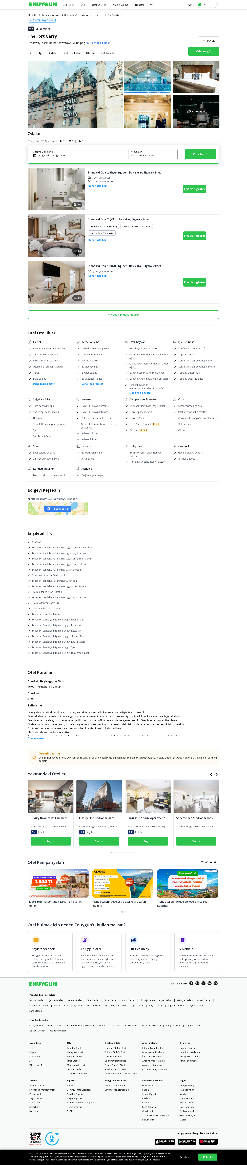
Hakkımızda (148, 1085)
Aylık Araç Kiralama (152, 1065)
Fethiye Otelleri (74, 1069)
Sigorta (71, 1080)
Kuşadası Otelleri (119, 1005)
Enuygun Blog (187, 1085)
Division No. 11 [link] (71, 15)
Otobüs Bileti (112, 1042)
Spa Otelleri (131, 1025)
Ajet (31, 1060)
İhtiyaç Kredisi (36, 1085)
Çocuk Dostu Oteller (151, 1025)
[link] (29, 14)
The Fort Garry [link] (115, 15)
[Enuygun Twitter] (203, 983)
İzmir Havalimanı (188, 1060)
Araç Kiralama (150, 1042)
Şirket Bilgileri (149, 1094)
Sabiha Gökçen (188, 1047)
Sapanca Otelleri (176, 1005)
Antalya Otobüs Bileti (115, 1069)
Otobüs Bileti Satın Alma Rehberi (121, 1073)
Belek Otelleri (100, 1005)
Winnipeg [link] (56, 15)
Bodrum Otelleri (75, 1056)
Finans (33, 1080)
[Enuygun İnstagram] (197, 983)
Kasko (70, 1085)
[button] (123, 94)
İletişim (145, 1089)
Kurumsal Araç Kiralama (154, 1069)
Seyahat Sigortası (76, 1094)
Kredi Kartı (34, 1106)
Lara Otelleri (35, 1010)
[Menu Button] (151, 4)
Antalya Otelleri (75, 1052)
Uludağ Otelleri (147, 1000)
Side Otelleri (93, 1000)
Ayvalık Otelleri (81, 1005)
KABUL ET (207, 1156)
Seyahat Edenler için (115, 1085)
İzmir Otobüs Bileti (114, 1056)
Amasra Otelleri (61, 1005)
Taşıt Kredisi (35, 1098)
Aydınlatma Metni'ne (154, 1156)
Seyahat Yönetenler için (117, 1089)
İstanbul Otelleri (75, 1047)
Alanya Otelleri (36, 1000)
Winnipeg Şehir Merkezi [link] (93, 15)
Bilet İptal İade (187, 1106)
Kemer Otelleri (75, 1000)
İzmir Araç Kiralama (152, 1056)
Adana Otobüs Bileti (115, 1065)
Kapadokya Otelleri (39, 1005)
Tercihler (185, 1156)
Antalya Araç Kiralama (153, 1060)
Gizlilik (183, 1119)
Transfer (185, 1042)
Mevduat (33, 1111)
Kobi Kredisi (35, 1102)
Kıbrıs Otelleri (128, 1000)
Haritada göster (60, 508)
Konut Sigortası (75, 1106)
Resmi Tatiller (187, 1102)
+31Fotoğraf (198, 111)
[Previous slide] (33, 235)
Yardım (183, 1094)
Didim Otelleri (110, 1000)
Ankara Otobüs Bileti (115, 1052)
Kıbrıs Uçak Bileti (37, 1065)
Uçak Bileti (35, 1042)
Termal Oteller (55, 1025)
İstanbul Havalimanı (190, 1052)
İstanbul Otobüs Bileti (116, 1047)
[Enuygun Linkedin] (210, 983)
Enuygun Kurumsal (115, 1080)
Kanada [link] (45, 15)
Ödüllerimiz (148, 1111)
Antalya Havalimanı (190, 1056)
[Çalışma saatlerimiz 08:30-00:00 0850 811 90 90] (189, 3)
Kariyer (146, 1102)
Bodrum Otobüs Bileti (115, 1060)
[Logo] (43, 5)
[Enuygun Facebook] (191, 983)
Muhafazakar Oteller (109, 1025)
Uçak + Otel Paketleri (77, 1073)
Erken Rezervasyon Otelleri (81, 1025)
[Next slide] (79, 235)
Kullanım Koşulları (189, 1115)
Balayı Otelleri (36, 1025)
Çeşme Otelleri (56, 1000)
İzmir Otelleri (73, 1060)
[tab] (37, 53)
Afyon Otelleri (196, 1005)
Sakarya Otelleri (184, 1000)
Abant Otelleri (204, 1000)
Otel (69, 1042)
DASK (70, 1111)
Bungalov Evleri (173, 1025)
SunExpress (35, 1056)
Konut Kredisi (36, 1094)
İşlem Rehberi (187, 1098)
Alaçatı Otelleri (156, 1005)
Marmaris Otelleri (76, 1065)
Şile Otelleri (138, 1005)
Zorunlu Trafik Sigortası (79, 1089)
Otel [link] (36, 15)
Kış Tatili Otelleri (37, 1030)
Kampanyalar (187, 1089)
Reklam (146, 1098)
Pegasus (33, 1052)
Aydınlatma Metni (189, 1111)
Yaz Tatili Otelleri (58, 1030)
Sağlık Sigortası (75, 1098)
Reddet (54, 1159)
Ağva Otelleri (165, 1000)
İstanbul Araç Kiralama (153, 1047)
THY (31, 1047)
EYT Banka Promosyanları (42, 1089)
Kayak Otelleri (193, 1025)
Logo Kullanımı (149, 1106)
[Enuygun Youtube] (216, 983)
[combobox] (82, 155)
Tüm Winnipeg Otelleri (43, 20)
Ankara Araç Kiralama (153, 1052)
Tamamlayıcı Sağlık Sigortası (81, 1102)
